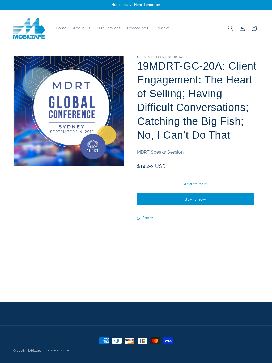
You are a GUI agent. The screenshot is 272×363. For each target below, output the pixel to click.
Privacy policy (58, 350)
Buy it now (195, 199)
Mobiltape (34, 350)
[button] (230, 28)
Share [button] (147, 218)
